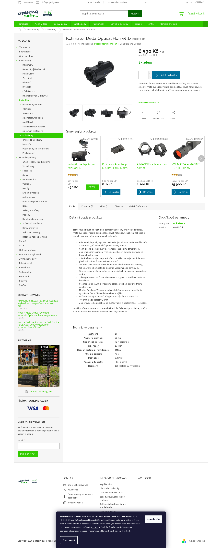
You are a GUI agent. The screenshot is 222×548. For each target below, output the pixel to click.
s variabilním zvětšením (34, 126)
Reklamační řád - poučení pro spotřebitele (114, 506)
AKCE (21, 245)
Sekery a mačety (31, 210)
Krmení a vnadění (31, 193)
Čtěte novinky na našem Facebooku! (80, 496)
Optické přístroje (27, 250)
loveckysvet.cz (75, 502)
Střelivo (23, 281)
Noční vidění (25, 51)
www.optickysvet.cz (129, 520)
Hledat (135, 13)
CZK (187, 2)
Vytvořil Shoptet (197, 541)
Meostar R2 (29, 113)
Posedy (26, 215)
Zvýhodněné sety (27, 259)
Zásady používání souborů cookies (113, 498)
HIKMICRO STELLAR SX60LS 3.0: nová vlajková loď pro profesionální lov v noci (38, 303)
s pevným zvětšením (33, 131)
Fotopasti (27, 170)
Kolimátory (28, 135)
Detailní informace (147, 102)
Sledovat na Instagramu (41, 391)
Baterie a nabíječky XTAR (35, 237)
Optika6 (27, 109)
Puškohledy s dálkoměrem (36, 148)
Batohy (26, 188)
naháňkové (28, 122)
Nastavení (69, 540)
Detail (92, 187)
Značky (22, 285)
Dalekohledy (25, 60)
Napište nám (94, 2)
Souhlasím (153, 519)
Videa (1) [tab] (104, 206)
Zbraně (22, 241)
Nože (25, 206)
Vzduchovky (28, 166)
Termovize (24, 47)
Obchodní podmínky (117, 2)
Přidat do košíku (168, 75)
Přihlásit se (27, 454)
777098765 (73, 489)
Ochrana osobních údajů (111, 492)
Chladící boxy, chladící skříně (36, 162)
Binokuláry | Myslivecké (34, 69)
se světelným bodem (33, 118)
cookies (88, 520)
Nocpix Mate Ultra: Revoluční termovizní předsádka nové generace (37, 314)
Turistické (27, 78)
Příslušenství (29, 91)
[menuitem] (23, 24)
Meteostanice (29, 179)
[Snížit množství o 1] (150, 77)
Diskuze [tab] (119, 206)
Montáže (27, 144)
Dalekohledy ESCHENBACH (35, 95)
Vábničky (27, 184)
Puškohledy (25, 100)
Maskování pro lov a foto (35, 201)
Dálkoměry (28, 65)
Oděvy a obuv (26, 56)
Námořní (27, 82)
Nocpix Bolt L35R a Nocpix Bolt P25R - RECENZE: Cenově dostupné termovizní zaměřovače (38, 325)
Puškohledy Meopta (32, 104)
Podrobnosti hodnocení (105, 44)
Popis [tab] (72, 206)
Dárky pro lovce (30, 228)
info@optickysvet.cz (78, 485)
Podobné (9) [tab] (87, 206)
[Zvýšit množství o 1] (150, 73)
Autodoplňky (29, 197)
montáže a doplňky (32, 140)
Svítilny (26, 175)
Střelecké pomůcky (32, 223)
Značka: (130, 44)
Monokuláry (28, 73)
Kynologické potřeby (33, 219)
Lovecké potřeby (27, 157)
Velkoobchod (25, 272)
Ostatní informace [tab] (138, 206)
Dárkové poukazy (31, 232)
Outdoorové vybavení (30, 254)
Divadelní (27, 87)
